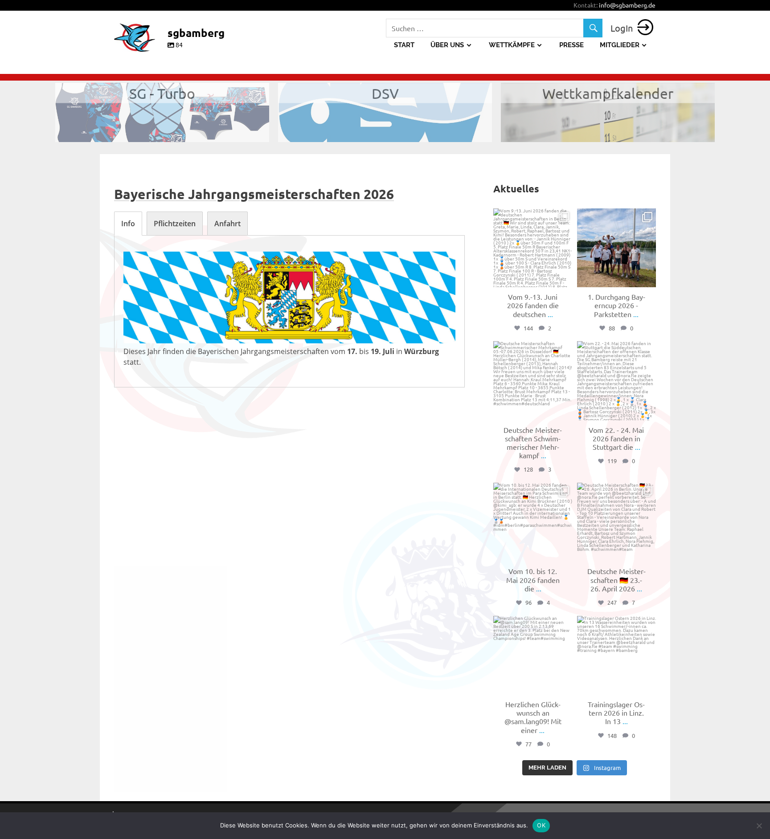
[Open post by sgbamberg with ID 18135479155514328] (532, 247)
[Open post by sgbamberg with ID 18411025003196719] (616, 247)
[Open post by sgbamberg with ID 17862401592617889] (616, 655)
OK (541, 825)
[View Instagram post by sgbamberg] (564, 279)
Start (404, 45)
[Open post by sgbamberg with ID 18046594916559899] (532, 380)
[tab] (128, 224)
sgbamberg (532, 216)
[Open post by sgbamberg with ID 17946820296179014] (532, 522)
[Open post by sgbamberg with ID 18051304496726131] (532, 655)
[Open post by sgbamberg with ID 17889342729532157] (616, 380)
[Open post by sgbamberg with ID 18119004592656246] (616, 522)
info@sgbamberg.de (627, 5)
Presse (571, 45)
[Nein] (758, 825)
